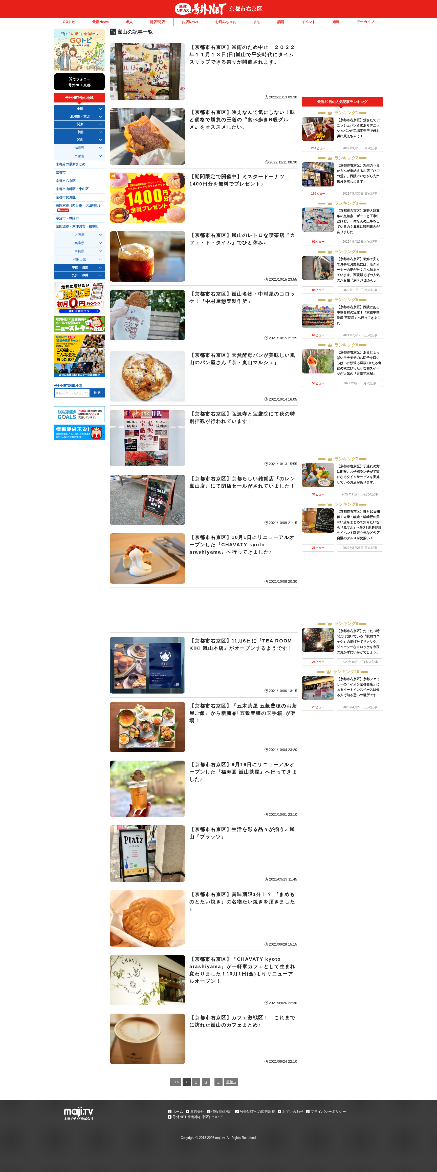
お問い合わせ (292, 1112)
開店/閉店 (157, 22)
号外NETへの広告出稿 (257, 1112)
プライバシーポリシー (328, 1112)
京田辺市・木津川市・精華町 (77, 226)
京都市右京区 (246, 9)
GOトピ (69, 22)
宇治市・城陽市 (67, 218)
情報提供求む (222, 1112)
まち (256, 22)
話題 (281, 22)
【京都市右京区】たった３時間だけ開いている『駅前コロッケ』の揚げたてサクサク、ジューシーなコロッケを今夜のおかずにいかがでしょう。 (358, 641)
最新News (100, 22)
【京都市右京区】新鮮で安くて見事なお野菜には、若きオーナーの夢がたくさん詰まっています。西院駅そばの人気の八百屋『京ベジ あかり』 (358, 269)
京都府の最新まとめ (70, 164)
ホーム (177, 1112)
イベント (308, 22)
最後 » (231, 1082)
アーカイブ (365, 22)
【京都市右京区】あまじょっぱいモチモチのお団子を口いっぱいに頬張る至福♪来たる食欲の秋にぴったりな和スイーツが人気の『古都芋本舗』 (359, 362)
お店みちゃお (225, 22)
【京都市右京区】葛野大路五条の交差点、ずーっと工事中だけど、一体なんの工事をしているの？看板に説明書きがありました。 (358, 221)
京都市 (61, 172)
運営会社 (197, 1112)
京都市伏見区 (66, 197)
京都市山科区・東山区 (72, 189)
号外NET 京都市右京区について (197, 1117)
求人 (129, 22)
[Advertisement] (204, 610)
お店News (190, 22)
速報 (336, 22)
